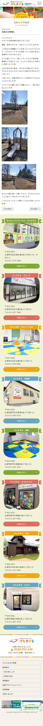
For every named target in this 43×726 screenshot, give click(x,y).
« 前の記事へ (7, 209)
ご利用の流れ (8, 676)
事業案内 (6, 680)
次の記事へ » (35, 209)
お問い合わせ (8, 694)
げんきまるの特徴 (10, 663)
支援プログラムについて (12, 685)
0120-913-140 (23, 649)
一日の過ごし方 (9, 672)
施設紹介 (6, 667)
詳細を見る (21, 266)
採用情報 (6, 689)
